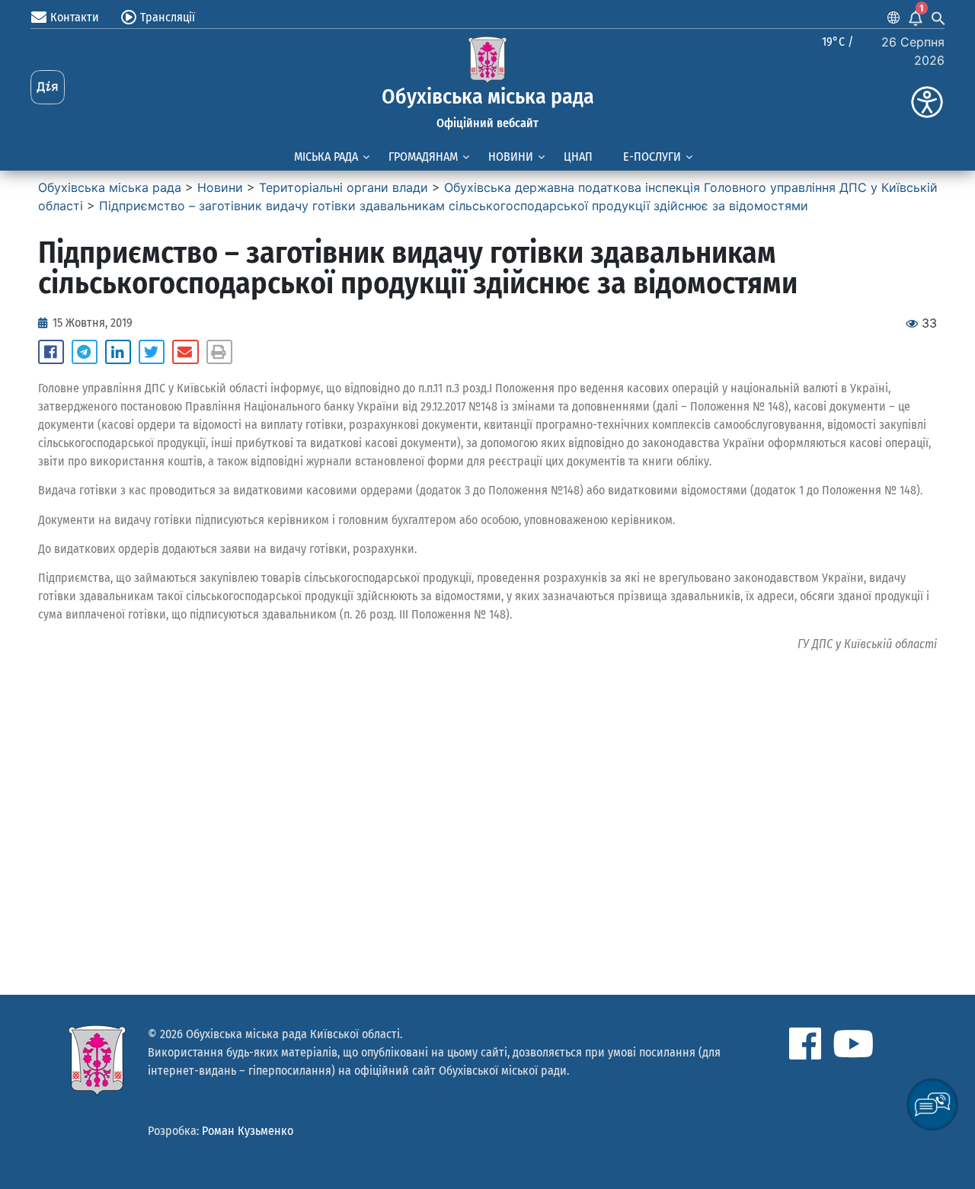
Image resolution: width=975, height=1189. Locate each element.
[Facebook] (805, 1043)
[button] (51, 352)
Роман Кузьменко (247, 1130)
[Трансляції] (128, 17)
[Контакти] (38, 17)
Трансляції (167, 17)
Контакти (74, 17)
